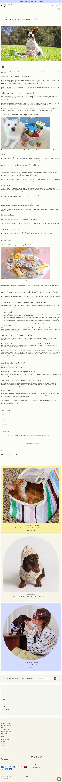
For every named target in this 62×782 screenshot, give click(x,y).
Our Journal (4, 745)
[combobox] (31, 9)
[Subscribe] (55, 678)
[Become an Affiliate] (31, 632)
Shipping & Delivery (5, 723)
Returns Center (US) (6, 731)
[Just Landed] (31, 564)
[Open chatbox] (59, 779)
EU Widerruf (53, 777)
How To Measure (5, 733)
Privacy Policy (32, 435)
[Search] (59, 9)
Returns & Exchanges (6, 725)
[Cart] (56, 5)
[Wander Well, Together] (31, 495)
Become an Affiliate (5, 739)
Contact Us (4, 743)
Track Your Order (5, 729)
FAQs (2, 727)
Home (2, 17)
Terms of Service (42, 435)
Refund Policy (34, 777)
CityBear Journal (8, 17)
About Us (3, 741)
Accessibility (4, 778)
